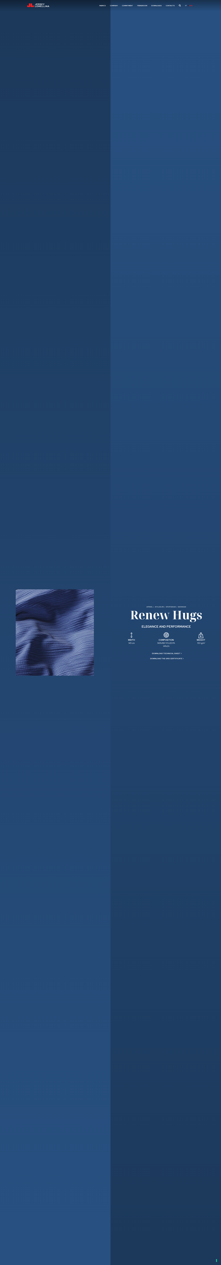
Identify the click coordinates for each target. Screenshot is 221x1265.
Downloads (156, 6)
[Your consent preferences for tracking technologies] (216, 1260)
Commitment (127, 6)
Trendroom (142, 6)
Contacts (170, 6)
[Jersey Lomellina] (38, 5)
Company (114, 6)
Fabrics (102, 6)
